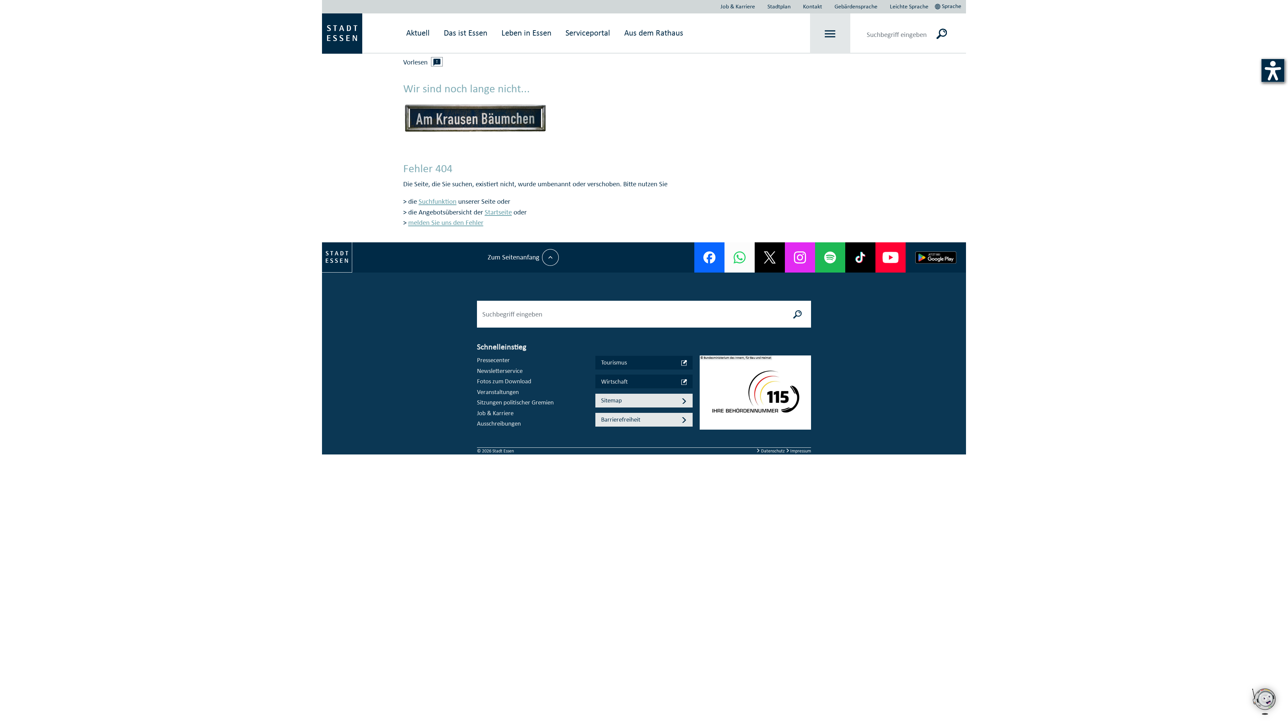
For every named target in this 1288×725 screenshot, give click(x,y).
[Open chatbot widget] (1264, 716)
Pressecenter (493, 360)
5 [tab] (705, 430)
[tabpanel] (755, 396)
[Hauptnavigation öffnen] (830, 33)
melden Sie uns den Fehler (445, 222)
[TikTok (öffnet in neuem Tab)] (860, 257)
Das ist (465, 33)
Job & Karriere (737, 6)
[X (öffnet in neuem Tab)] (770, 257)
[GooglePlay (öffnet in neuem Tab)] (936, 257)
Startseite (498, 212)
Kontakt (812, 6)
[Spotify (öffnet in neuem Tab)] (830, 257)
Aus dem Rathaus (653, 33)
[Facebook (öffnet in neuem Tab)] (709, 257)
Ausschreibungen (499, 423)
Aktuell (418, 33)
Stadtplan (779, 6)
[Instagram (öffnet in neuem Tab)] (800, 257)
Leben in (526, 33)
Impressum (800, 451)
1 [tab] (705, 387)
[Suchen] (942, 33)
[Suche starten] (797, 314)
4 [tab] (705, 419)
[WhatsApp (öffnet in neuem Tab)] (739, 257)
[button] (949, 5)
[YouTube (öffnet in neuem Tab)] (890, 257)
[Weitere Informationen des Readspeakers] (437, 61)
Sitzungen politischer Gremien (515, 402)
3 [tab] (705, 408)
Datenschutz (773, 451)
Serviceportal (588, 33)
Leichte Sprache (909, 6)
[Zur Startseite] (342, 33)
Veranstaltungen (498, 392)
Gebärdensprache (856, 6)
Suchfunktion (438, 201)
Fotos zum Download (504, 381)
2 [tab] (705, 397)
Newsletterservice (500, 371)
